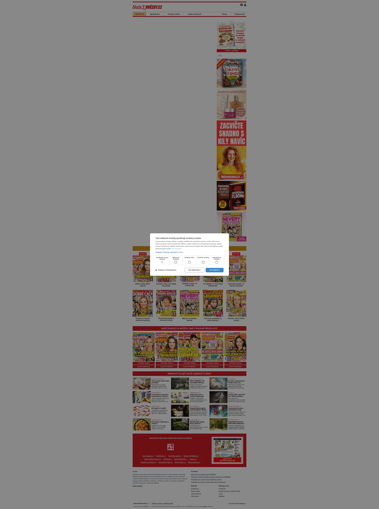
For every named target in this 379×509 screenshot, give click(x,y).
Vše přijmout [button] (214, 270)
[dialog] (189, 254)
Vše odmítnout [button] (194, 270)
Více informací (176, 249)
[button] (189, 252)
